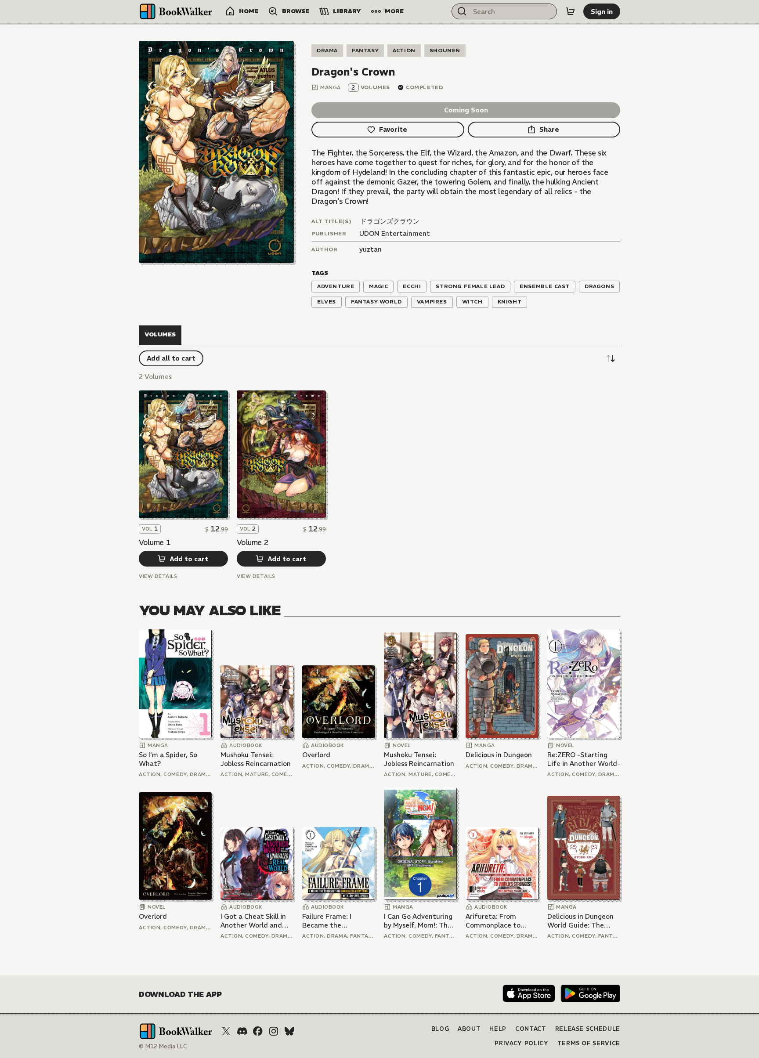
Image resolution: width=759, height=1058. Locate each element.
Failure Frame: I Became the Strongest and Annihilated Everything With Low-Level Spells (337, 920)
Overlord (316, 755)
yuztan (370, 249)
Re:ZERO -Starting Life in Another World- (583, 759)
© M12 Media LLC (163, 1046)
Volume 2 (252, 542)
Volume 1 (154, 542)
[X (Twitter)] (226, 1031)
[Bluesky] (289, 1031)
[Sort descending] (610, 358)
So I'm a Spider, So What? (168, 759)
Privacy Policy (521, 1043)
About (469, 1029)
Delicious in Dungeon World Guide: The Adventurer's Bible (580, 920)
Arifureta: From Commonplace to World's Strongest (495, 920)
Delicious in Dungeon (499, 755)
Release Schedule (587, 1029)
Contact (530, 1029)
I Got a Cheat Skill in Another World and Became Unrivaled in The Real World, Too (253, 920)
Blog (440, 1029)
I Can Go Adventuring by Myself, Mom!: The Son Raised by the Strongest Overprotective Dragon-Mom (418, 920)
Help (497, 1029)
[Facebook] (258, 1031)
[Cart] (570, 11)
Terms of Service (588, 1043)
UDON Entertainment (394, 233)
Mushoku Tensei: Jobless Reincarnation (255, 759)
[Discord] (242, 1031)
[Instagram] (273, 1031)
